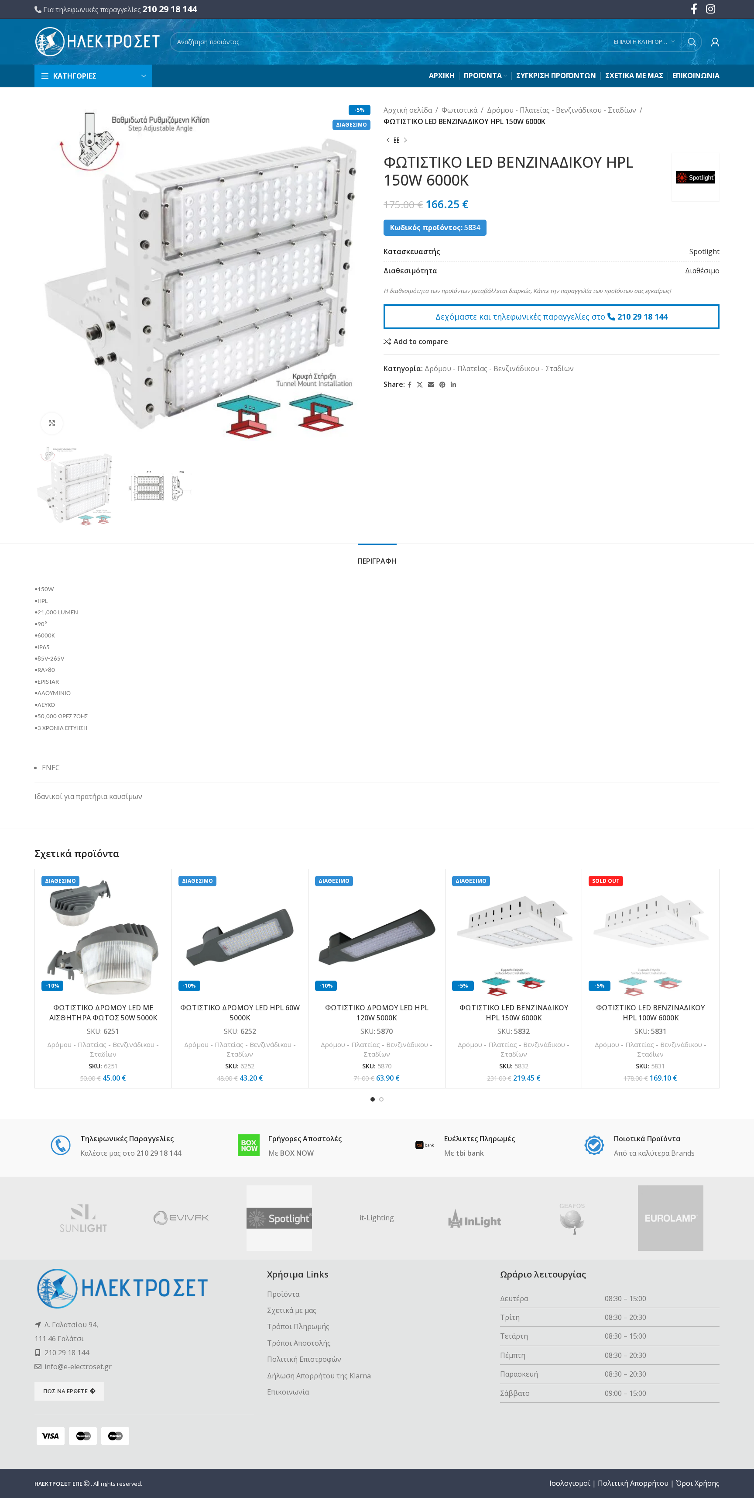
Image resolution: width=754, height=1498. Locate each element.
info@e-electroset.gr (78, 1366)
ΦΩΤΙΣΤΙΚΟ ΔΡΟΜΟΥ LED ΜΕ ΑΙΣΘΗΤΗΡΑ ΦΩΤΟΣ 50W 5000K (103, 1012)
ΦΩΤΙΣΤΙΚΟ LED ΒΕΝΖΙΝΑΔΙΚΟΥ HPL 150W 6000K (513, 1012)
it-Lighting (377, 1218)
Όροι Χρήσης (698, 1483)
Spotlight (704, 251)
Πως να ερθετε (65, 1391)
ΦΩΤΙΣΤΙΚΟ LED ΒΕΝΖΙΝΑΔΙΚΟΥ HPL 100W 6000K (650, 1012)
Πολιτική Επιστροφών (304, 1359)
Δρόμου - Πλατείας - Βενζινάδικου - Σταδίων (561, 110)
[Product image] (103, 937)
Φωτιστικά (459, 110)
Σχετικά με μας (291, 1310)
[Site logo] (97, 41)
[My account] (715, 42)
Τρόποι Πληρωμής (298, 1326)
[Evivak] (181, 1218)
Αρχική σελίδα (408, 110)
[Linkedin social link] (453, 385)
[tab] (377, 557)
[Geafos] (572, 1218)
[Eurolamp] (671, 1218)
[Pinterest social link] (442, 385)
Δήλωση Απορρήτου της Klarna (319, 1376)
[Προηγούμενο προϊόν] (388, 140)
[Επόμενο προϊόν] (405, 140)
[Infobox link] (115, 1146)
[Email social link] (431, 385)
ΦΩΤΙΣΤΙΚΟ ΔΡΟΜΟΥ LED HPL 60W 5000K (240, 1012)
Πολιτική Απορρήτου (633, 1483)
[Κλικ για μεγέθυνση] (52, 423)
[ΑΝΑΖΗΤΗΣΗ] (692, 42)
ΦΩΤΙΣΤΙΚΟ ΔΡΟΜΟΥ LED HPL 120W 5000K (376, 1012)
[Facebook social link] (409, 385)
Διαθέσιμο (702, 270)
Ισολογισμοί (569, 1483)
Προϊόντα (283, 1294)
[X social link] (419, 385)
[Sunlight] (83, 1218)
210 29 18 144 (169, 9)
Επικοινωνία (288, 1392)
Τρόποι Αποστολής (299, 1343)
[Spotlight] (279, 1218)
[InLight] (475, 1218)
